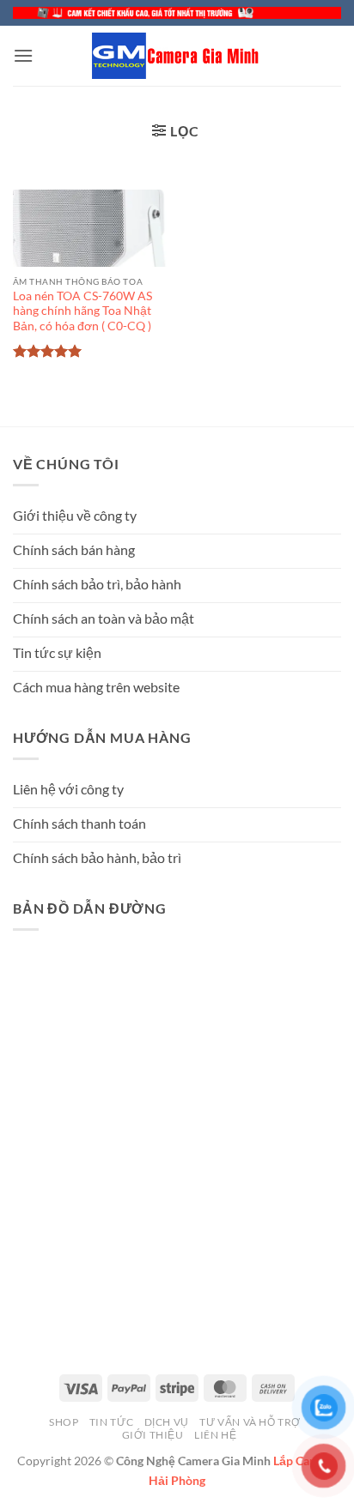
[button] (23, 55)
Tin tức (111, 1421)
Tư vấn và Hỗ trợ (250, 1421)
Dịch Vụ (166, 1421)
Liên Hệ (215, 1434)
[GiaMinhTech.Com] (177, 56)
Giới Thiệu (153, 1434)
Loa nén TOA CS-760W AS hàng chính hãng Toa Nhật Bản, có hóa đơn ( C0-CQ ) (82, 311)
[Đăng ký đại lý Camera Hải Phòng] (177, 13)
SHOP (63, 1421)
